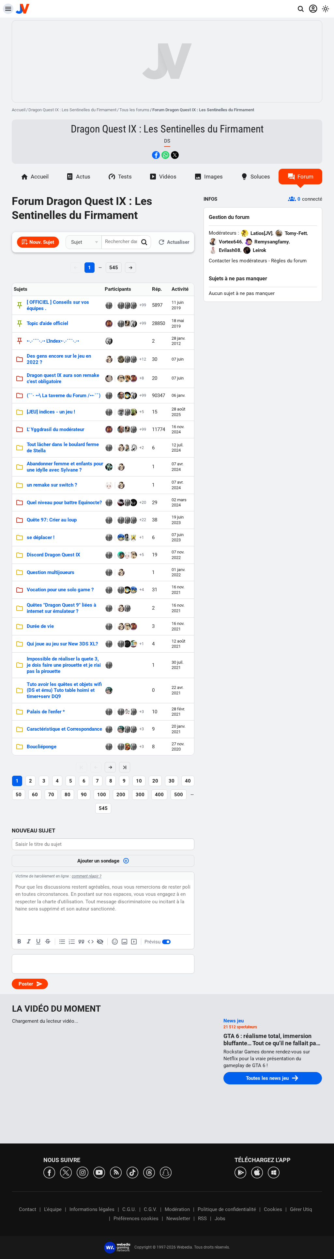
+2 (141, 447)
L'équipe (53, 1209)
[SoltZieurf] (109, 467)
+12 (142, 359)
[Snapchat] (166, 1172)
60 (35, 795)
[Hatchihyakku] (127, 502)
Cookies (273, 1209)
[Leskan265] (109, 412)
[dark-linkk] (109, 305)
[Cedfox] (109, 729)
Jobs (220, 1218)
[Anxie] (121, 555)
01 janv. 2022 (178, 572)
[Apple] (257, 1172)
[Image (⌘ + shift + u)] (124, 942)
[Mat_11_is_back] (109, 502)
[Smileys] (115, 942)
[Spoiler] (100, 942)
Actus (83, 176)
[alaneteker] (127, 711)
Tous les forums (134, 109)
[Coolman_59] (121, 378)
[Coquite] (133, 502)
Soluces (260, 176)
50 (19, 795)
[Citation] (81, 942)
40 (188, 781)
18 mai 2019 (178, 323)
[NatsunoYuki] (133, 447)
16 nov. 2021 (178, 589)
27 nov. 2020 (178, 746)
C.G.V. (150, 1209)
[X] (66, 1172)
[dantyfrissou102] (127, 608)
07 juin (178, 359)
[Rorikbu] (133, 746)
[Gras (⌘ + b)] (19, 942)
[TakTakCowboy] (127, 729)
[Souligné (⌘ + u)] (38, 942)
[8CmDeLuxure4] (127, 378)
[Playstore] (240, 1172)
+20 (142, 502)
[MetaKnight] (127, 537)
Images (213, 176)
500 (178, 795)
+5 (141, 411)
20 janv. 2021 (178, 729)
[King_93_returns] (127, 305)
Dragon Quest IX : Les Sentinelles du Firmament (72, 109)
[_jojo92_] (121, 746)
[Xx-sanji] (109, 378)
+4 (141, 589)
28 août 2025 (178, 412)
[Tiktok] (132, 1172)
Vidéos (167, 176)
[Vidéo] (134, 942)
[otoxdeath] (109, 711)
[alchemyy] (133, 711)
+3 (141, 711)
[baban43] (133, 520)
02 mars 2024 (179, 502)
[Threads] (149, 1172)
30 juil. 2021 (177, 665)
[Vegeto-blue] (109, 690)
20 (155, 781)
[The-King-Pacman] (109, 746)
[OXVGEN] (127, 359)
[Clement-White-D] (121, 590)
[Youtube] (99, 1172)
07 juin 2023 (178, 537)
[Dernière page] (124, 767)
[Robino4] (127, 395)
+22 (142, 519)
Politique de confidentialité (227, 1209)
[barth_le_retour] (109, 485)
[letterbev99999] (133, 644)
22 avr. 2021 (177, 690)
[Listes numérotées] (72, 942)
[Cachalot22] (109, 537)
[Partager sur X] (175, 155)
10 (139, 781)
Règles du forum (289, 261)
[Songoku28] (133, 323)
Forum (305, 176)
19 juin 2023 (178, 520)
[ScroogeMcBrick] (127, 412)
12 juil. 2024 (177, 448)
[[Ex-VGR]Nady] (133, 429)
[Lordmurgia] (109, 665)
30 (172, 781)
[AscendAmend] (109, 447)
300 (140, 795)
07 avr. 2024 (177, 466)
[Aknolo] (109, 572)
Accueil (18, 109)
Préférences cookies (136, 1218)
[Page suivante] (110, 767)
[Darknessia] (121, 412)
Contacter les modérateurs (238, 261)
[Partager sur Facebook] (156, 155)
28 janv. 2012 (178, 341)
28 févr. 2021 (178, 712)
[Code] (91, 942)
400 (159, 795)
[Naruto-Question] (121, 711)
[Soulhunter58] (127, 644)
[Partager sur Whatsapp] (165, 155)
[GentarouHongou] (127, 447)
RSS (202, 1218)
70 (51, 795)
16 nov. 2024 (178, 429)
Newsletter (178, 1218)
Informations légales (91, 1209)
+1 (141, 537)
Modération (177, 1209)
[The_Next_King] (109, 323)
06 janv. (178, 395)
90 (84, 795)
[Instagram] (82, 1172)
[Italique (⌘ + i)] (29, 942)
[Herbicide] (127, 520)
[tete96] (121, 520)
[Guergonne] (109, 520)
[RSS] (116, 1172)
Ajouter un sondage (98, 861)
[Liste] (62, 942)
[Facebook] (49, 1172)
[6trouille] (121, 537)
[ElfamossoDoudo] (121, 644)
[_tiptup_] (121, 502)
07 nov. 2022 (178, 555)
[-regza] (109, 644)
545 (113, 268)
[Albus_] (127, 746)
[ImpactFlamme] (121, 395)
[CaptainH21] (133, 412)
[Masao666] (109, 608)
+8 (141, 378)
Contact (27, 1209)
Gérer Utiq (301, 1209)
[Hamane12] (109, 626)
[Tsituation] (133, 729)
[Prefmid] (109, 555)
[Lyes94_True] (127, 323)
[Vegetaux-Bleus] (109, 359)
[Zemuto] (109, 590)
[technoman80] (133, 537)
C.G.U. (129, 1209)
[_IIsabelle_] (133, 305)
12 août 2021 (178, 644)
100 (101, 795)
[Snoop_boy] (109, 395)
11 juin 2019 (178, 305)
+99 (142, 305)
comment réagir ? (86, 876)
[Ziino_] (133, 359)
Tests (125, 176)
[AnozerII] (121, 359)
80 (67, 795)
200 (120, 795)
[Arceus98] (121, 323)
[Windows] (274, 1172)
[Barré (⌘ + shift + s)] (48, 942)
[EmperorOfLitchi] (121, 305)
